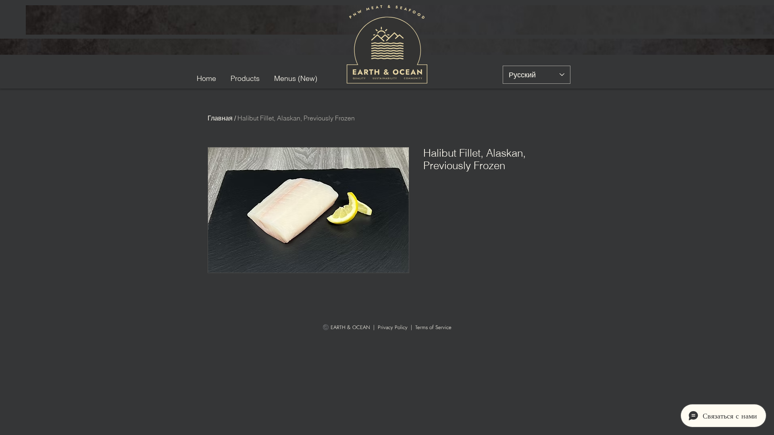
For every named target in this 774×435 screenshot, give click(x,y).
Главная (220, 118)
